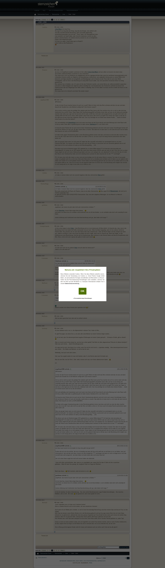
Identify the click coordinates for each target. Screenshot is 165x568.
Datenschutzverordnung (72, 283)
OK (83, 291)
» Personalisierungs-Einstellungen (82, 298)
